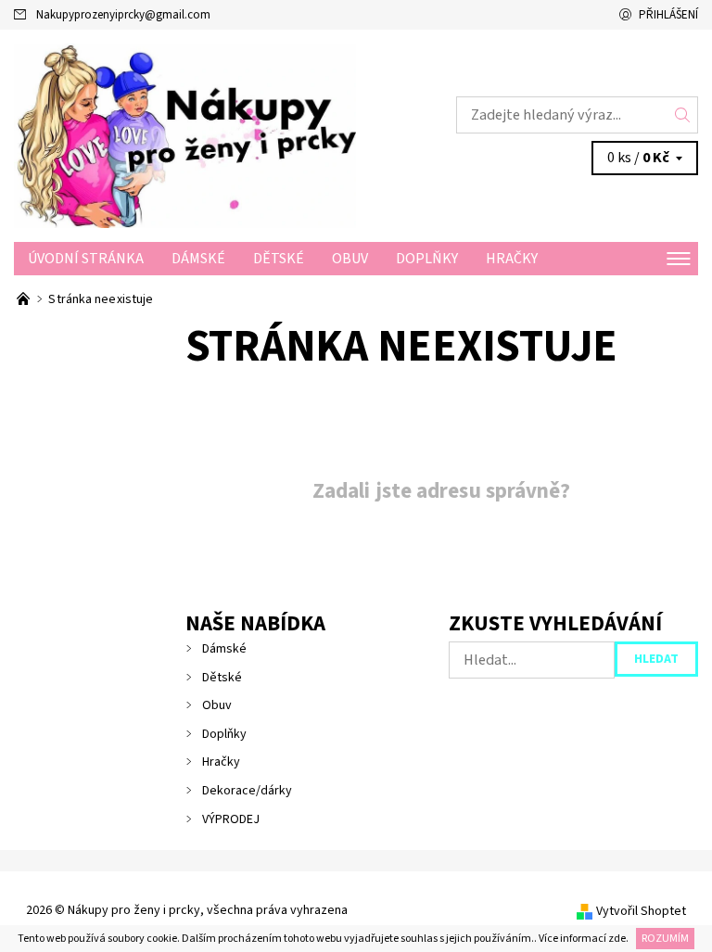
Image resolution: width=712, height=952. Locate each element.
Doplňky (427, 258)
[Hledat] (683, 114)
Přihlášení (668, 14)
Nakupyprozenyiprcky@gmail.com (123, 14)
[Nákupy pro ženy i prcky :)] (24, 299)
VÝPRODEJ (231, 819)
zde (617, 938)
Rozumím (665, 938)
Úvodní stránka (86, 258)
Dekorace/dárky (247, 790)
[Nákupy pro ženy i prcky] (185, 136)
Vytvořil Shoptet (641, 911)
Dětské (278, 258)
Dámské (198, 258)
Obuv (350, 258)
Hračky (512, 258)
